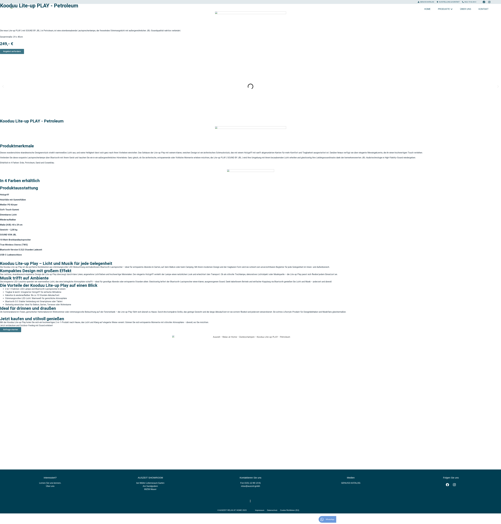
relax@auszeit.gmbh (250, 486)
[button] (3, 86)
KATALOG (350, 483)
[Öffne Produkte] (452, 9)
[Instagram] (489, 2)
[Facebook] (484, 2)
